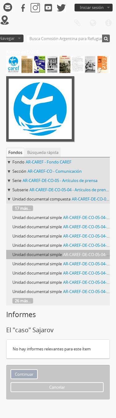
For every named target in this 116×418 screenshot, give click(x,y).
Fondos (15, 152)
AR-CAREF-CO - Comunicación (55, 171)
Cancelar (57, 387)
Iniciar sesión (92, 7)
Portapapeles (77, 23)
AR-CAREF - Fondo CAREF (48, 162)
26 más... (23, 301)
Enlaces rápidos (108, 23)
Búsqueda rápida (42, 152)
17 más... (23, 208)
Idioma (93, 23)
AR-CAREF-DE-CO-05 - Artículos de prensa (60, 180)
